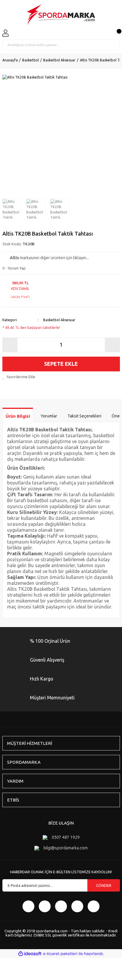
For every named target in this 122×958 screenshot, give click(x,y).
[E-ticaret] (60, 953)
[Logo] (61, 14)
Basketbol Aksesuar (59, 320)
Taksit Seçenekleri (84, 416)
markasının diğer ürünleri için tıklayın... (49, 257)
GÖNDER (103, 885)
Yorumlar (49, 416)
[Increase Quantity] (112, 345)
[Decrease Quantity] (10, 345)
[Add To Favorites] (18, 377)
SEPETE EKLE (61, 364)
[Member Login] (5, 33)
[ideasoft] (30, 954)
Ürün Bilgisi (18, 416)
